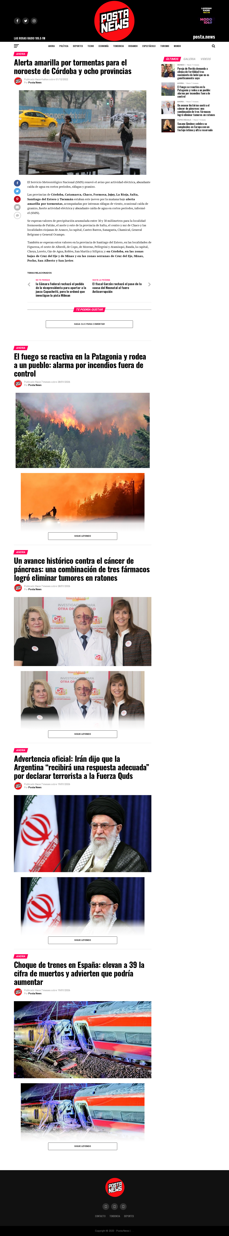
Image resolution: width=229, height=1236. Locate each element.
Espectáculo (149, 46)
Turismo (164, 46)
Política (63, 46)
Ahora (51, 46)
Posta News (35, 82)
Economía (103, 46)
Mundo (177, 46)
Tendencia (118, 46)
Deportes (78, 46)
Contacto (100, 1216)
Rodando (133, 46)
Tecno (91, 46)
